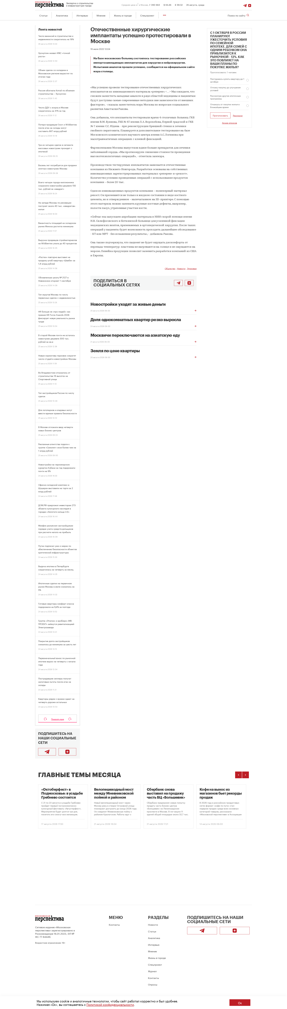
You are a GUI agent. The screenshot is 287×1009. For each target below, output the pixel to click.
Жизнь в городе (123, 15)
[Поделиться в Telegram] (178, 283)
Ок (240, 1002)
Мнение (101, 15)
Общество (170, 268)
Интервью (82, 15)
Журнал (152, 971)
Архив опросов (229, 122)
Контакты (114, 924)
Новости (181, 268)
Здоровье (192, 268)
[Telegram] (245, 4)
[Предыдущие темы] (238, 775)
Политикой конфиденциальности (110, 1004)
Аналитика (62, 15)
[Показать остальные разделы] (164, 15)
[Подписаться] (249, 4)
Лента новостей (50, 29)
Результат (238, 115)
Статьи (43, 15)
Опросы (152, 984)
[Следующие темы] (245, 775)
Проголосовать (220, 115)
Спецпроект (147, 15)
